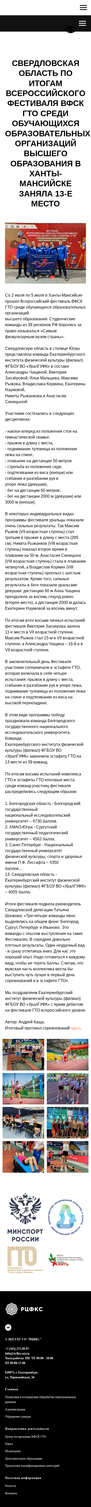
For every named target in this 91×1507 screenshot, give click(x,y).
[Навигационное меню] (82, 23)
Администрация (15, 1409)
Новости (10, 1486)
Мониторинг (13, 1451)
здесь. (76, 1028)
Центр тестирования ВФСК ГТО (25, 1436)
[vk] (8, 1327)
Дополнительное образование (23, 1458)
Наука (9, 1444)
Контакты (11, 1493)
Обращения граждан (18, 1416)
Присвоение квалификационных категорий (32, 1466)
